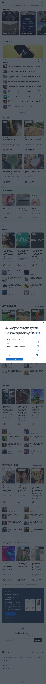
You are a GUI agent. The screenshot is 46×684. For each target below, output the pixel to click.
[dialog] (23, 342)
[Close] (44, 323)
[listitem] (23, 339)
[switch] (37, 342)
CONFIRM (14, 359)
